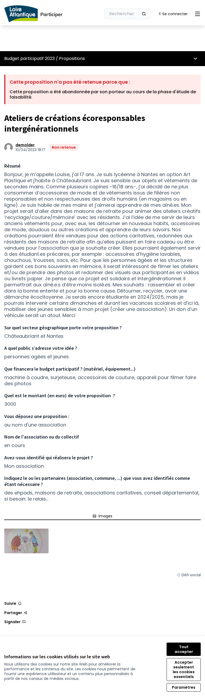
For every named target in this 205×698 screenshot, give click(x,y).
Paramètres (183, 687)
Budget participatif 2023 (29, 58)
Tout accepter (184, 649)
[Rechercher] (144, 14)
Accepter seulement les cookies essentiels (184, 669)
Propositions (72, 58)
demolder (25, 145)
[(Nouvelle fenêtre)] (26, 541)
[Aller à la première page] (39, 13)
